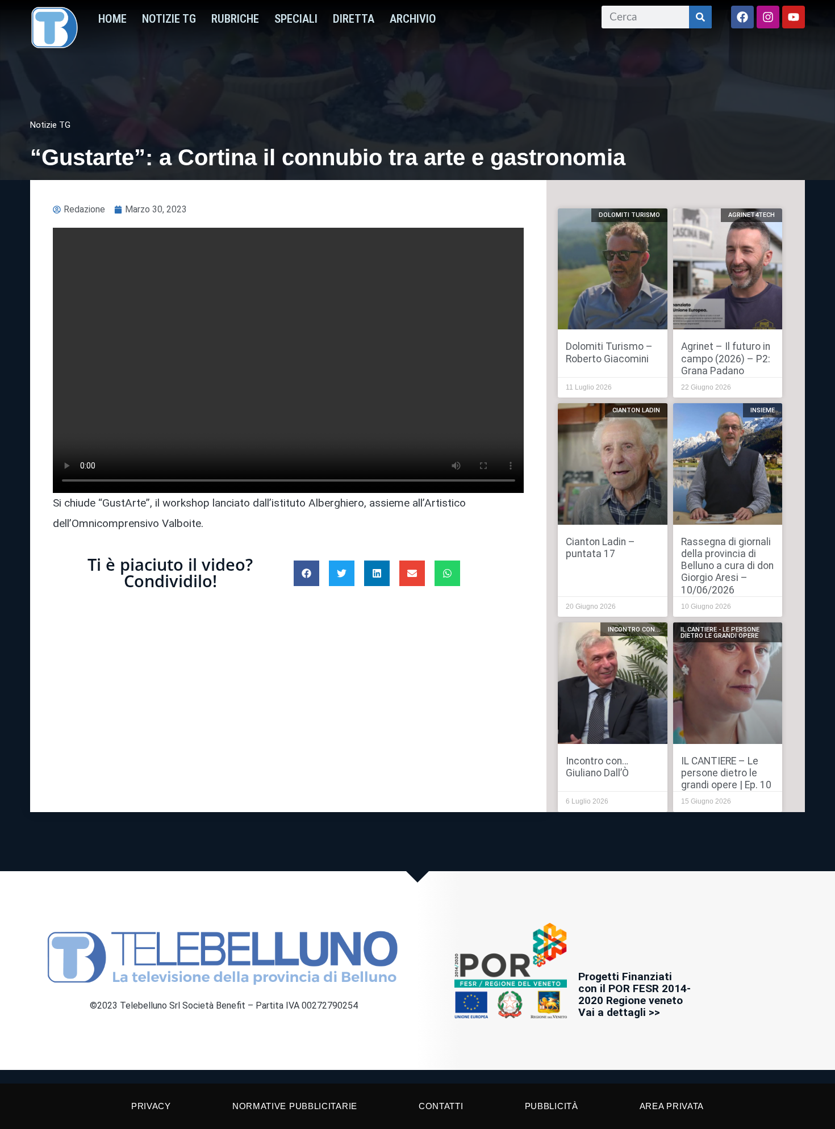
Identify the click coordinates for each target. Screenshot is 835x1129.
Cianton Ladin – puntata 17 (600, 547)
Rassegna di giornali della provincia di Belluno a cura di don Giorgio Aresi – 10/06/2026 (727, 565)
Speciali (296, 19)
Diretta (353, 19)
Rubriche (235, 19)
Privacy (151, 1106)
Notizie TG (169, 19)
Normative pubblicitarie (294, 1106)
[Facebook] (742, 17)
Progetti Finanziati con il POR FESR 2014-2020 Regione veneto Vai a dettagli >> (634, 994)
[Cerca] (700, 17)
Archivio (413, 19)
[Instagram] (768, 17)
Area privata (672, 1106)
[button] (306, 573)
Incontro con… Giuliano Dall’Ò (597, 767)
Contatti (441, 1106)
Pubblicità (551, 1106)
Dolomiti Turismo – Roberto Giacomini (609, 352)
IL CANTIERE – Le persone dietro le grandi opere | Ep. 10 (726, 773)
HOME (112, 19)
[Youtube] (793, 17)
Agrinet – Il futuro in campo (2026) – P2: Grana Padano (725, 358)
